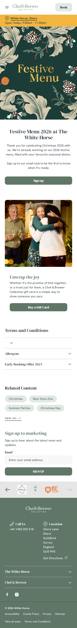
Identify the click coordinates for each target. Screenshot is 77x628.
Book (63, 7)
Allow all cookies (38, 369)
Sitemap (60, 614)
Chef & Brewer (16, 582)
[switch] (67, 319)
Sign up (38, 181)
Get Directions (53, 558)
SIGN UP (38, 471)
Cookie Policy (31, 614)
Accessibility (12, 614)
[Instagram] (17, 594)
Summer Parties (19, 408)
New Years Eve (43, 399)
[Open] (7, 7)
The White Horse (17, 571)
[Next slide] (69, 490)
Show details (56, 357)
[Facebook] (7, 594)
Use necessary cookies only (38, 381)
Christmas (16, 399)
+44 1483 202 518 (22, 529)
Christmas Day (51, 408)
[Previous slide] (8, 490)
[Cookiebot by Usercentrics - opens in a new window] (56, 243)
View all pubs (13, 621)
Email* (9, 452)
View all (11, 418)
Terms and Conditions (37, 621)
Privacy (47, 614)
